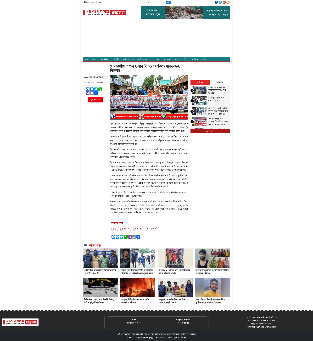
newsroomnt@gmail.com (265, 327)
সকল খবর (210, 131)
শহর (93, 59)
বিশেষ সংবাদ (156, 59)
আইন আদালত (128, 59)
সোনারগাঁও (126, 229)
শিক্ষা (186, 59)
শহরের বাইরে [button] (103, 59)
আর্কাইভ (195, 59)
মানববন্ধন (139, 229)
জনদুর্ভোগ (167, 59)
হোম (86, 59)
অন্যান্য (204, 59)
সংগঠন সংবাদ (142, 59)
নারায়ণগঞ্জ (152, 229)
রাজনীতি (116, 59)
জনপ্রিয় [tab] (220, 82)
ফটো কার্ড (97, 99)
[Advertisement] (156, 39)
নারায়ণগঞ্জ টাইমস (148, 337)
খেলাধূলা (178, 59)
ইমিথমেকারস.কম (180, 337)
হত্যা (115, 229)
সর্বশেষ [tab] (200, 82)
